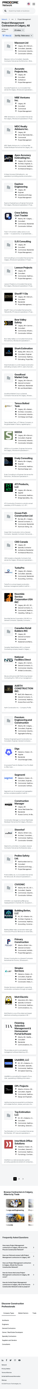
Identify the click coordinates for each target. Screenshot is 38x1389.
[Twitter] (11, 1360)
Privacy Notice (6, 1368)
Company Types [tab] (8, 1313)
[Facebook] (6, 1360)
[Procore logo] (10, 2)
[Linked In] (2, 1360)
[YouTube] (19, 1360)
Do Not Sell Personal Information (11, 1376)
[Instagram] (15, 1360)
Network (7, 5)
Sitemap (4, 1380)
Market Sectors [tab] (23, 1313)
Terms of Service (7, 1372)
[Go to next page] (23, 1179)
